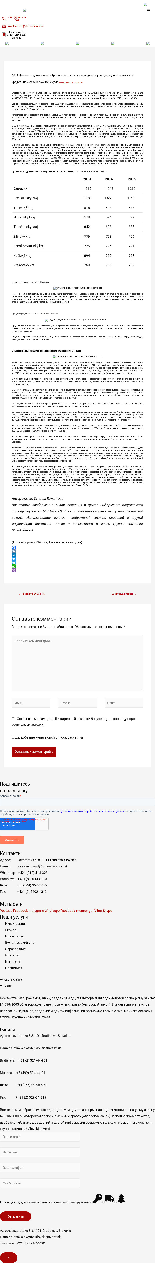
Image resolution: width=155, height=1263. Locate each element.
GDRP (8, 986)
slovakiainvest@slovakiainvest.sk (25, 26)
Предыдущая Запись (32, 594)
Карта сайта (13, 979)
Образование (15, 949)
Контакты (12, 962)
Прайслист (13, 968)
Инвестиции (14, 936)
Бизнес (10, 930)
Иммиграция (15, 924)
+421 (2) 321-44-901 (17, 19)
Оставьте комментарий (66, 82)
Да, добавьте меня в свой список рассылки (48, 737)
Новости (12, 955)
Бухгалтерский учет (20, 942)
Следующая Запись (124, 594)
